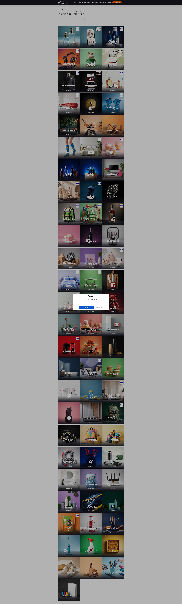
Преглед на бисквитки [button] (99, 307)
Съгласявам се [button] (86, 307)
